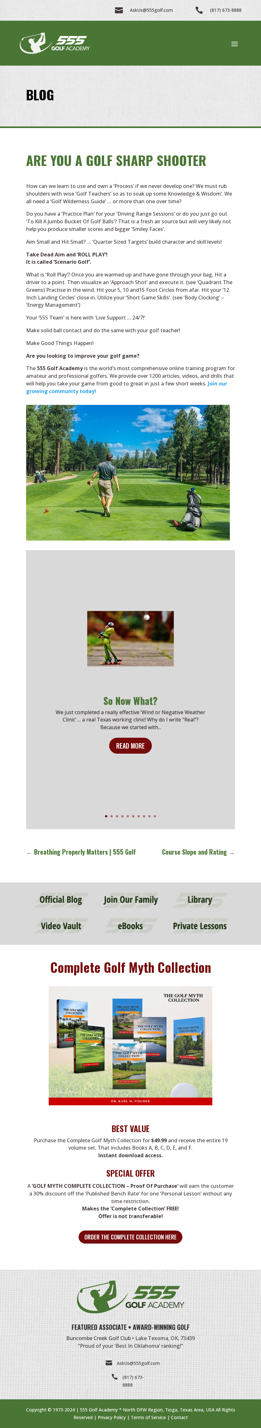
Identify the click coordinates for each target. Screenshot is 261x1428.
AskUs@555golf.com (138, 1363)
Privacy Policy (112, 1417)
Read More (130, 745)
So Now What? (130, 700)
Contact (179, 1417)
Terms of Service (148, 1417)
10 (155, 816)
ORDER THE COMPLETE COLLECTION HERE (130, 1237)
